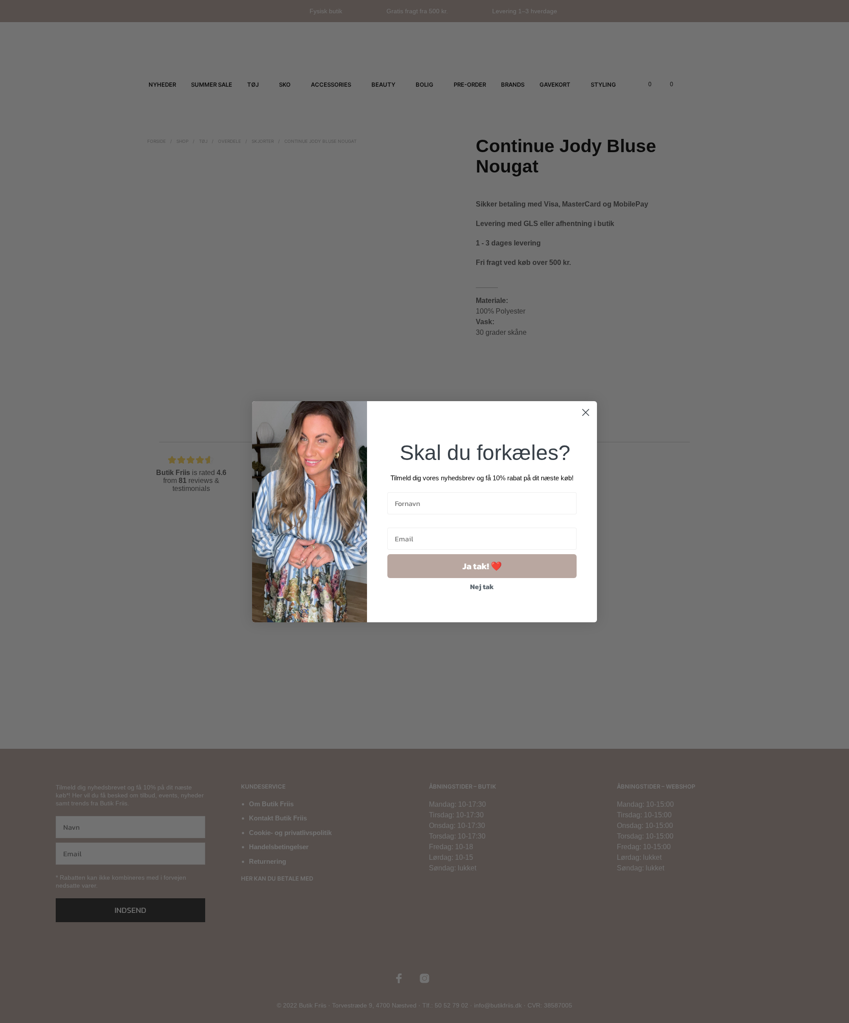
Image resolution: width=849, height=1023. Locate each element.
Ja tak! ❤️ (482, 566)
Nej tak (482, 586)
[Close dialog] (585, 412)
